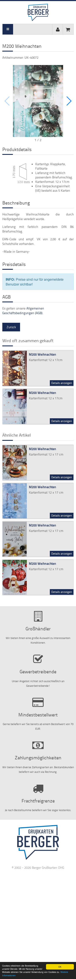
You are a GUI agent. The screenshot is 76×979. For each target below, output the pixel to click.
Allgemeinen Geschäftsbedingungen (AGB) (23, 310)
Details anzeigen (61, 383)
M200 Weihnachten (42, 354)
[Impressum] (38, 860)
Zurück (11, 327)
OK (59, 966)
